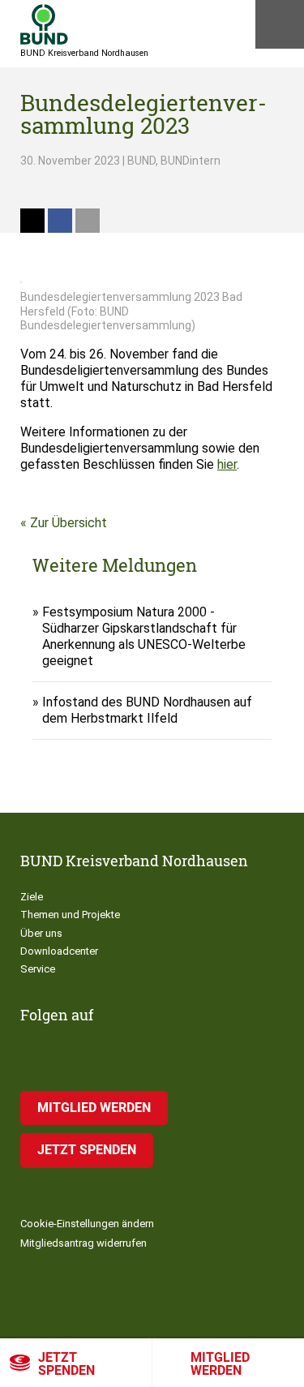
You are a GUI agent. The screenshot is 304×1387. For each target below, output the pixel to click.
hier (227, 464)
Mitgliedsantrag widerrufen (83, 1243)
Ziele (31, 897)
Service (37, 969)
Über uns (41, 933)
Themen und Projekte (70, 914)
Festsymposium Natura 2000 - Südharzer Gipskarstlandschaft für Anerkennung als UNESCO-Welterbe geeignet (144, 636)
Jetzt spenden (66, 1364)
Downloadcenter (59, 951)
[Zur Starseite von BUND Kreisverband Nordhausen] (44, 24)
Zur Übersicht (68, 522)
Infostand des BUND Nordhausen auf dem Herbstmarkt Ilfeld (147, 710)
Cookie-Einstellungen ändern (87, 1223)
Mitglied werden (94, 1107)
